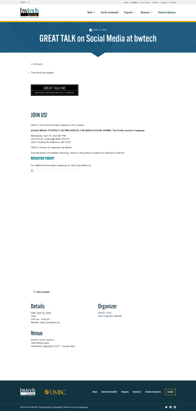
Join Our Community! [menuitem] (109, 12)
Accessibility (57, 407)
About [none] (89, 12)
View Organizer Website (110, 316)
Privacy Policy (45, 407)
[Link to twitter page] (166, 407)
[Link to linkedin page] (175, 407)
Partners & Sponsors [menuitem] (167, 12)
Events (134, 2)
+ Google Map (67, 346)
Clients (155, 2)
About (95, 392)
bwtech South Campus (42, 339)
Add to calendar (43, 292)
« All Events (37, 64)
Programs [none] (128, 12)
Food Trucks (145, 2)
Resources (137, 392)
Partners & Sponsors (153, 392)
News (126, 2)
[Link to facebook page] (170, 407)
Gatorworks (83, 407)
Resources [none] (145, 12)
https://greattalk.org (81, 165)
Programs (125, 392)
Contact (173, 2)
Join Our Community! (109, 392)
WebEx (68, 147)
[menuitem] (91, 12)
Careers (164, 2)
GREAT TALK (105, 312)
